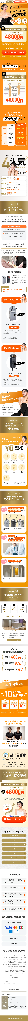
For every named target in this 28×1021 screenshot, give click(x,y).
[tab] (12, 630)
